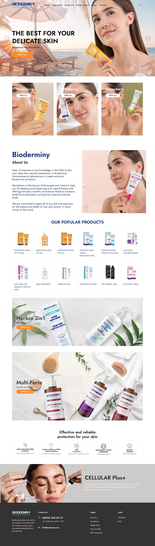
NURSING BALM (64, 284)
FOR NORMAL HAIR (109, 284)
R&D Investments (96, 533)
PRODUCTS (69, 5)
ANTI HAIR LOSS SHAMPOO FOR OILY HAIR (22, 287)
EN (140, 5)
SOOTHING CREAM (131, 284)
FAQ (119, 521)
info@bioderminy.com (50, 527)
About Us (93, 517)
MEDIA (94, 5)
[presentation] (7, 38)
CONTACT (103, 5)
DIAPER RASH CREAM (88, 284)
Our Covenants (95, 529)
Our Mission (94, 521)
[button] (75, 74)
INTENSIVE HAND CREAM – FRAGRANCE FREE (87, 253)
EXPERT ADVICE (82, 5)
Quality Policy (95, 525)
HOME (47, 5)
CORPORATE (57, 5)
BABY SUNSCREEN (43, 284)
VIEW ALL (23, 54)
